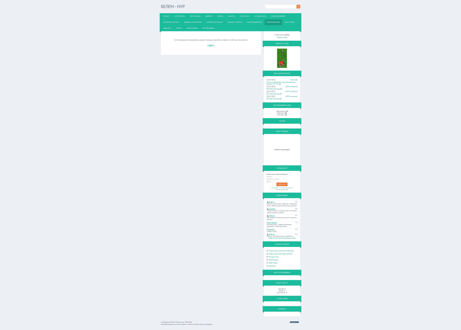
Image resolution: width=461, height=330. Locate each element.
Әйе (270, 176)
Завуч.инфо (273, 263)
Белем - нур (173, 6)
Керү (285, 37)
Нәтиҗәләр (275, 187)
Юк (270, 181)
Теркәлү (280, 37)
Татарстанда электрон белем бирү (281, 251)
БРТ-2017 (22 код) (273, 89)
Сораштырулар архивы (285, 187)
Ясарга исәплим (274, 179)
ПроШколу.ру (273, 260)
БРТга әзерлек (291, 86)
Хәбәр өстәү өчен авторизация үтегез (282, 238)
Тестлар (294, 80)
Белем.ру (272, 266)
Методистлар (273, 257)
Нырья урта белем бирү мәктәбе (280, 254)
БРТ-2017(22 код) (273, 94)
